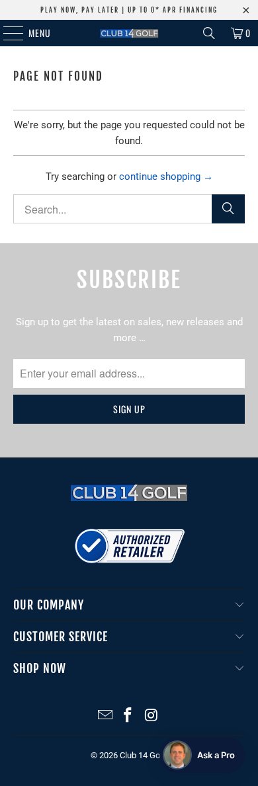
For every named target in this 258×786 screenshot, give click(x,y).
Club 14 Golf (142, 755)
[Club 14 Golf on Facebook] (128, 716)
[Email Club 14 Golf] (105, 716)
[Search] (209, 33)
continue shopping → (166, 176)
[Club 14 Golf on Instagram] (151, 716)
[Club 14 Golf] (129, 33)
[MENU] (6, 33)
